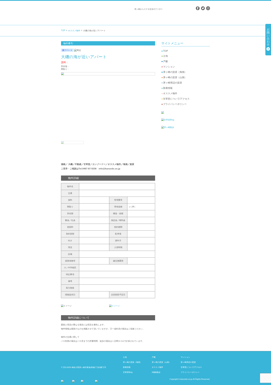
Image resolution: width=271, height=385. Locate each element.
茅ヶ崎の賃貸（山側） (175, 77)
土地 (165, 56)
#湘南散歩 (156, 372)
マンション (169, 66)
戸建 (165, 61)
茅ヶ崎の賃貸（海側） (175, 72)
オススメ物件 (74, 30)
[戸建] (137, 17)
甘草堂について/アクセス (176, 98)
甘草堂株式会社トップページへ (76, 9)
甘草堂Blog (128, 372)
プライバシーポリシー (175, 104)
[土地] (125, 17)
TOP (63, 30)
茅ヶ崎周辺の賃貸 (172, 82)
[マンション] (152, 17)
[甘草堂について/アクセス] (194, 17)
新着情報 (168, 88)
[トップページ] (113, 17)
